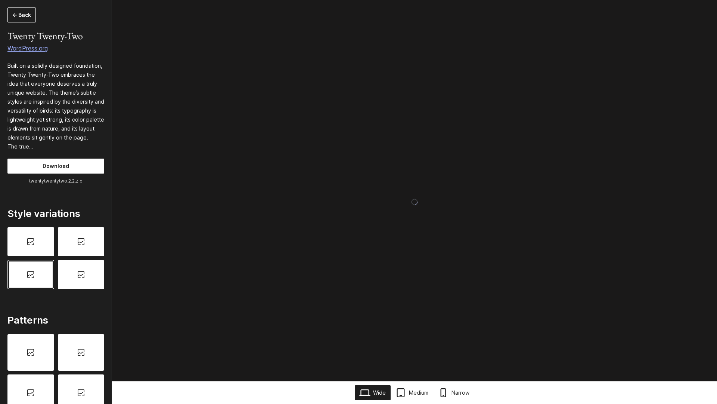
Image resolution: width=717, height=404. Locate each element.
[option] (30, 241)
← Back (21, 15)
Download (56, 166)
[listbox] (55, 258)
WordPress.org (27, 48)
